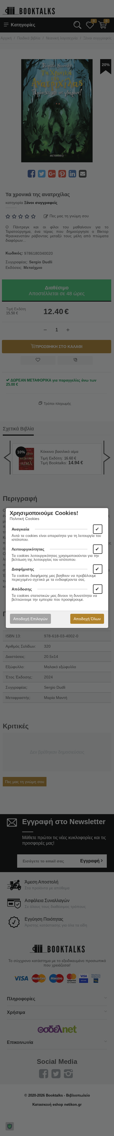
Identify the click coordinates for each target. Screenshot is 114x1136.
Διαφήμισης (23, 569)
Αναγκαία (20, 529)
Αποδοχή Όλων (87, 619)
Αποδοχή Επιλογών (30, 619)
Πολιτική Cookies (24, 518)
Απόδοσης (22, 589)
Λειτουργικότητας (28, 549)
